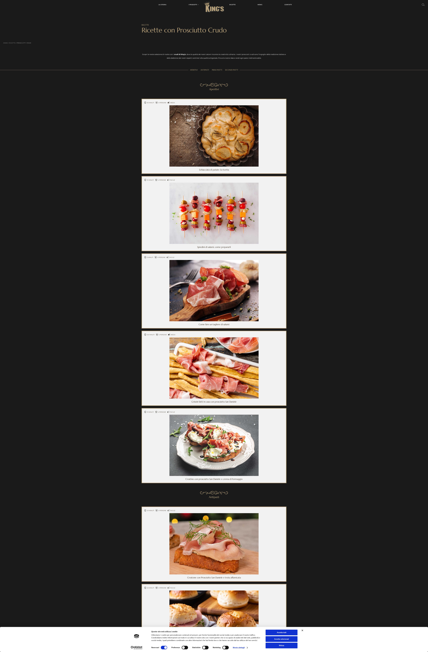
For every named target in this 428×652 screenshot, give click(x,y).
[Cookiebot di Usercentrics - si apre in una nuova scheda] (136, 647)
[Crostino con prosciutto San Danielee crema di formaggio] (214, 415)
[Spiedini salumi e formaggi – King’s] (214, 183)
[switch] (185, 647)
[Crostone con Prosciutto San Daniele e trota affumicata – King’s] (214, 514)
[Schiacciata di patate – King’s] (214, 106)
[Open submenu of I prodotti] (198, 4)
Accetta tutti (281, 632)
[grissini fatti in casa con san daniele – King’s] (214, 338)
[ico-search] (423, 4)
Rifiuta (281, 645)
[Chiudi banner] (302, 630)
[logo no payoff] (214, 2)
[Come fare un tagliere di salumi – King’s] (214, 261)
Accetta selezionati (281, 639)
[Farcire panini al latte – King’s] (214, 591)
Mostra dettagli (239, 648)
